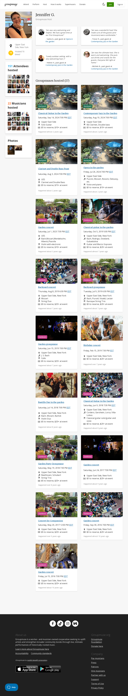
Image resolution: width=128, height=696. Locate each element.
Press (93, 662)
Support (95, 679)
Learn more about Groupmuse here (32, 649)
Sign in (120, 4)
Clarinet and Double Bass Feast (53, 168)
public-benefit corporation (37, 660)
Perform (35, 4)
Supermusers (70, 4)
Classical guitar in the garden (98, 227)
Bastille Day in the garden (51, 402)
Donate (82, 4)
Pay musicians (97, 658)
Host (45, 4)
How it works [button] (56, 4)
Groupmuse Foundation (96, 641)
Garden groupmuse (48, 344)
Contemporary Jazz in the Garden (104, 41)
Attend (26, 4)
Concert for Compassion (50, 520)
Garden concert (46, 227)
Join (110, 4)
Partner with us (98, 675)
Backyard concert (47, 287)
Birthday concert (92, 345)
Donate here (97, 646)
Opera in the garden (94, 167)
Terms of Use (97, 683)
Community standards (41, 653)
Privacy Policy (97, 688)
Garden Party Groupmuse (51, 463)
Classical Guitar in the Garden (53, 113)
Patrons (95, 666)
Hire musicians (98, 671)
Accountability (21, 653)
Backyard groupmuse (94, 287)
